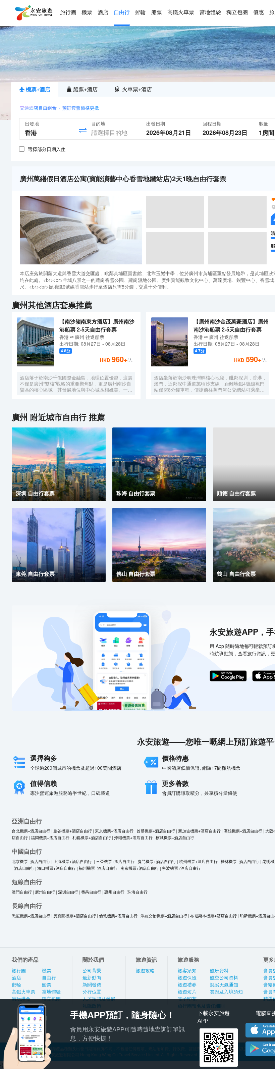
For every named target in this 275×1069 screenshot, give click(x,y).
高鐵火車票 (180, 12)
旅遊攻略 (145, 970)
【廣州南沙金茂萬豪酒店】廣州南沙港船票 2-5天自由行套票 (231, 325)
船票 (156, 12)
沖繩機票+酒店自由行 (133, 837)
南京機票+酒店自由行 (139, 868)
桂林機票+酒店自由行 (240, 861)
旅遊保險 (187, 977)
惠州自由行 (114, 892)
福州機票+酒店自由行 (98, 868)
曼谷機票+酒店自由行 (72, 830)
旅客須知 (187, 970)
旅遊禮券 (187, 984)
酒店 (103, 12)
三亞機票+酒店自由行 (115, 861)
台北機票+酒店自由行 (31, 830)
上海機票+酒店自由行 (73, 861)
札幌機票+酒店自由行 (91, 837)
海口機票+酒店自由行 (56, 868)
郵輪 (140, 12)
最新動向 (91, 977)
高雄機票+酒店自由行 (243, 830)
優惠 (258, 12)
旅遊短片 (187, 992)
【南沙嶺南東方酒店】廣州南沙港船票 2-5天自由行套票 (96, 325)
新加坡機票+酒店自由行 (199, 830)
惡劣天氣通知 (224, 984)
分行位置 (91, 992)
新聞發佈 (91, 984)
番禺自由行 (91, 892)
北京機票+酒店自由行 (31, 861)
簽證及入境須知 (226, 992)
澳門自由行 (22, 892)
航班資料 (219, 970)
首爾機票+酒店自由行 (155, 830)
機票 (86, 12)
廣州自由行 (45, 892)
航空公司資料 (224, 977)
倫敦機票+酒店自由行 (118, 915)
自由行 (122, 12)
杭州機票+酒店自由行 (198, 861)
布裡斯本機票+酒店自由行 (213, 915)
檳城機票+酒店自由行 (175, 837)
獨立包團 (237, 12)
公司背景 (91, 970)
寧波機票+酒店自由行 (181, 868)
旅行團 (68, 12)
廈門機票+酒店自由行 (157, 861)
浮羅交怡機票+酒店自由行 (164, 915)
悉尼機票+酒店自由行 (31, 915)
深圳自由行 (68, 892)
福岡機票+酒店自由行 (50, 837)
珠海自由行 (137, 892)
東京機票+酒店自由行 (114, 830)
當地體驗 (210, 12)
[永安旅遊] (33, 13)
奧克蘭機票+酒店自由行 (74, 915)
